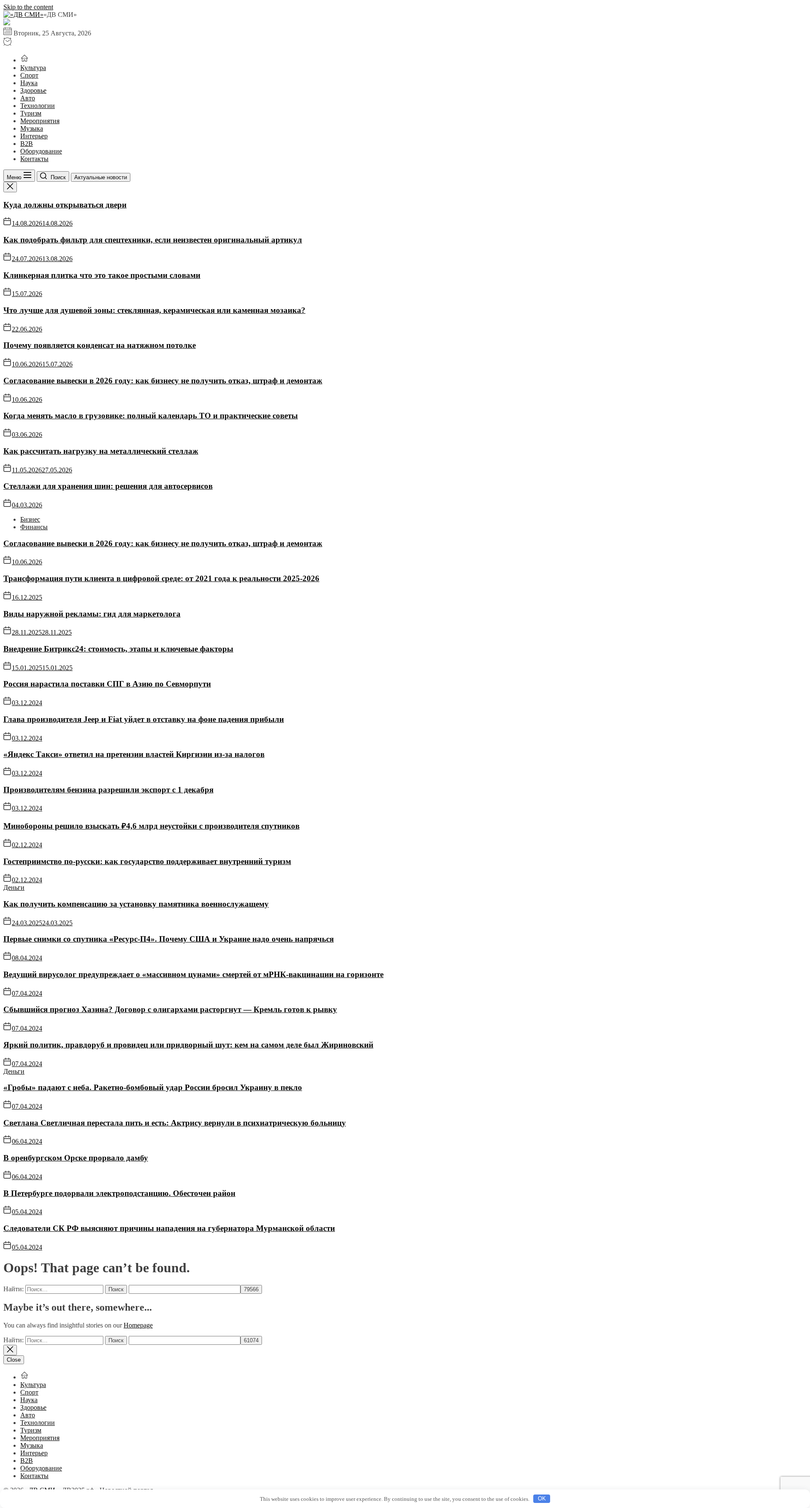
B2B (26, 143)
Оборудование (41, 151)
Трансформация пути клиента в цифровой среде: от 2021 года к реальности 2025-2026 (161, 578)
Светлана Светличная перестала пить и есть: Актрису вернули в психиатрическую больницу (174, 1122)
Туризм (30, 113)
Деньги (13, 887)
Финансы (34, 526)
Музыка (31, 128)
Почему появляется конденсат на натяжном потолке (99, 345)
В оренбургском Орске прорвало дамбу (75, 1157)
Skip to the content (28, 7)
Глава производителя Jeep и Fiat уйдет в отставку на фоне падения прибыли (143, 719)
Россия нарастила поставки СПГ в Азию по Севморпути (107, 683)
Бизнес (30, 519)
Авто (27, 98)
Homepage (138, 1325)
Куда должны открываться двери (65, 204)
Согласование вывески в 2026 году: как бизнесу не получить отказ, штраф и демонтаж (162, 380)
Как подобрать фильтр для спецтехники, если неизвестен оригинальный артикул (152, 239)
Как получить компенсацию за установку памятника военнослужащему (136, 903)
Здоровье (33, 90)
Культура (33, 67)
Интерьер (34, 136)
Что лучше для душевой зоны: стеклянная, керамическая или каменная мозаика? (154, 310)
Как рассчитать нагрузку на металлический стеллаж (100, 451)
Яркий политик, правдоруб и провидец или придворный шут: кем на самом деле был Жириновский (188, 1044)
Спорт (29, 75)
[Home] (24, 60)
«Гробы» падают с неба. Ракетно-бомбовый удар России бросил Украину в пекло (152, 1087)
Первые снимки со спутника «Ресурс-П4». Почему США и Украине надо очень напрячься (168, 938)
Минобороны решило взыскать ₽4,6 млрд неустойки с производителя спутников (151, 825)
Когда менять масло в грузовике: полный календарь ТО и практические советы (150, 415)
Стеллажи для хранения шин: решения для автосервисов (108, 486)
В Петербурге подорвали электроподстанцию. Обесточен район (119, 1193)
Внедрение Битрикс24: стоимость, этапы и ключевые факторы (118, 648)
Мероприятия (39, 120)
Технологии (37, 105)
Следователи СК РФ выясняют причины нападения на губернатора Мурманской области (169, 1228)
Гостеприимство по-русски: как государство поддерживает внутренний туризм (147, 861)
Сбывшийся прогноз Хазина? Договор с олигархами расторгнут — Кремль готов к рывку (170, 1009)
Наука (29, 82)
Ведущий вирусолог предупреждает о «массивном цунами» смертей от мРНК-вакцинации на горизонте (193, 974)
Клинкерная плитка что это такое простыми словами (101, 275)
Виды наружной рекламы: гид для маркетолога (92, 613)
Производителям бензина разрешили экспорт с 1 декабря (108, 789)
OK (542, 1498)
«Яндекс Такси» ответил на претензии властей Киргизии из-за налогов (134, 754)
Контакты (34, 158)
